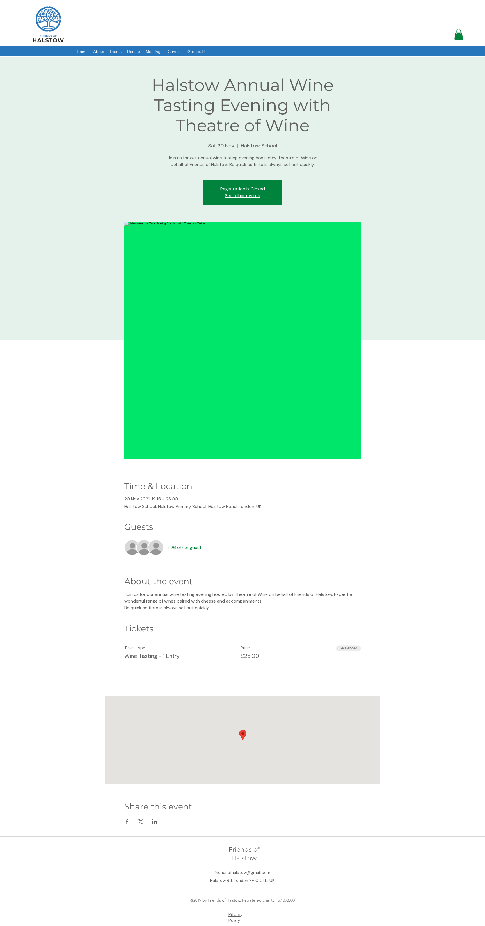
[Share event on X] (140, 821)
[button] (458, 34)
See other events (242, 196)
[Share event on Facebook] (127, 821)
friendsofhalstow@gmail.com (242, 872)
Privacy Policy (235, 917)
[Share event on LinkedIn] (154, 821)
